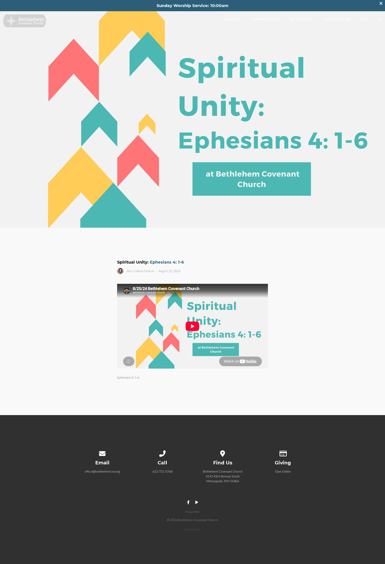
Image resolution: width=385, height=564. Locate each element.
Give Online (283, 471)
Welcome (232, 19)
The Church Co (192, 529)
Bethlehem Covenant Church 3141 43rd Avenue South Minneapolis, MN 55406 (222, 476)
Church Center (337, 19)
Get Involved (301, 19)
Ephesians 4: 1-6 (167, 262)
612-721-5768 (162, 471)
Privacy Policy (192, 511)
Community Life (265, 19)
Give (364, 19)
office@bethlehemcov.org (102, 471)
